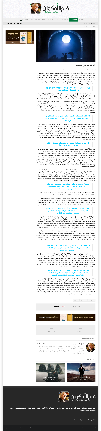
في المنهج (66, 69)
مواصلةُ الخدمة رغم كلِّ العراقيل (81, 377)
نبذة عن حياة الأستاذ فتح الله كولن (21, 427)
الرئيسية (81, 19)
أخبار (31, 19)
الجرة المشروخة (73, 69)
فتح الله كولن (90, 69)
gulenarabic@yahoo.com (80, 420)
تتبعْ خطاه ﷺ (81, 331)
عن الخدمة (12, 427)
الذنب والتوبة (51, 331)
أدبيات (58, 19)
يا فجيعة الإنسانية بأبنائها (50, 377)
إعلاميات (65, 19)
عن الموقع (7, 427)
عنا (27, 19)
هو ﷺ (85, 24)
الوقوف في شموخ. (91, 300)
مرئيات (51, 19)
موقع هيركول (76, 300)
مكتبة (38, 19)
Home (94, 26)
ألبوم (44, 19)
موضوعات (74, 19)
